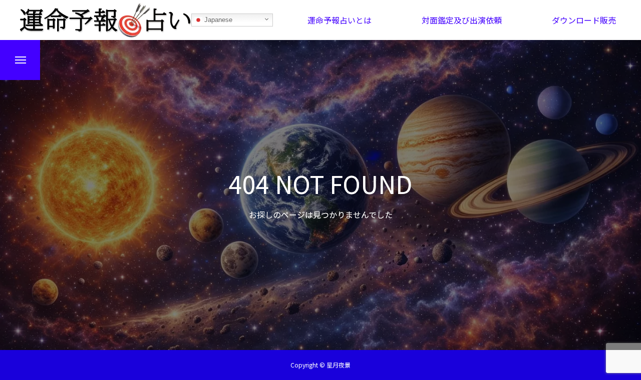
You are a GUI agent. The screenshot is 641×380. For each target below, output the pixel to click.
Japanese (217, 20)
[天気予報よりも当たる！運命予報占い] (105, 20)
